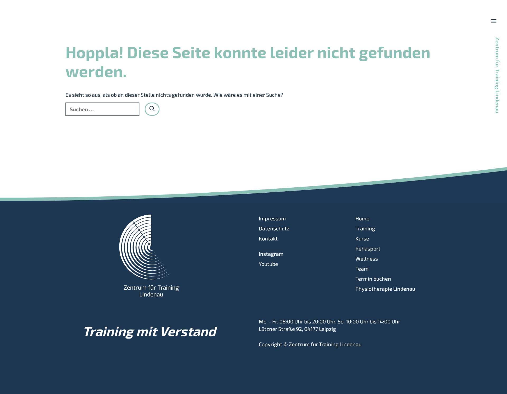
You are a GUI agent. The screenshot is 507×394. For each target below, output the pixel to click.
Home (362, 218)
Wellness (366, 258)
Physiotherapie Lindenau (385, 288)
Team (362, 268)
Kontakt (268, 238)
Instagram (271, 254)
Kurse (362, 238)
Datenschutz (274, 228)
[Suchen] (152, 109)
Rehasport (368, 248)
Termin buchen (373, 278)
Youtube (268, 264)
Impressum (272, 218)
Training (365, 228)
